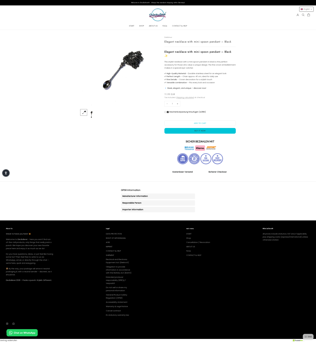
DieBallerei (168, 37)
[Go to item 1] (83, 112)
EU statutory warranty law (117, 315)
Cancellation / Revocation (198, 242)
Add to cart (200, 123)
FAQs (165, 25)
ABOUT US (153, 25)
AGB (108, 242)
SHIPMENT (110, 255)
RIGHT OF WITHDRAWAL (116, 238)
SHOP (141, 25)
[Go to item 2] (91, 115)
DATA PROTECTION (114, 233)
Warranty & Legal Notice (117, 306)
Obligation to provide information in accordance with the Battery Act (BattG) (118, 269)
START (131, 25)
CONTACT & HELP (179, 25)
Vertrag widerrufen (8, 340)
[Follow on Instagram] (7, 323)
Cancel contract (113, 310)
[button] (306, 9)
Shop (188, 238)
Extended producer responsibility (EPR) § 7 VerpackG (116, 280)
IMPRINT (109, 246)
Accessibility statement (116, 302)
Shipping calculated (185, 97)
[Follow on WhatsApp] (13, 323)
